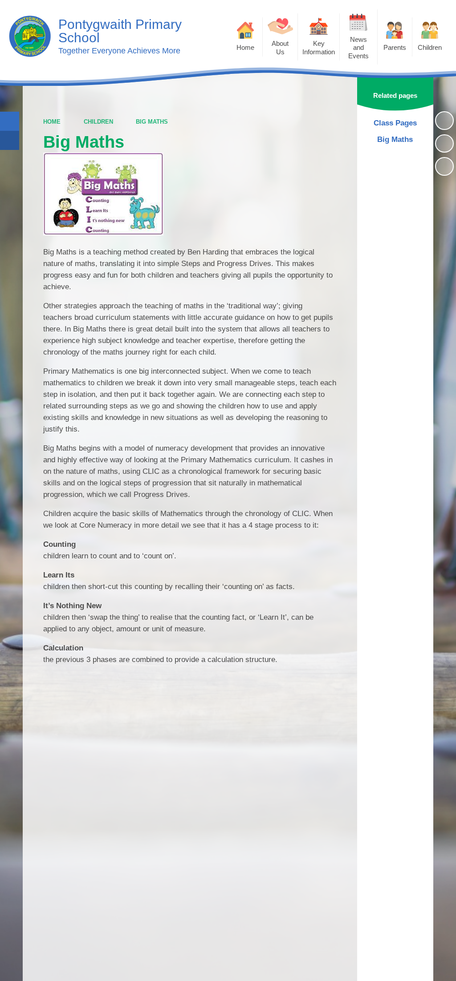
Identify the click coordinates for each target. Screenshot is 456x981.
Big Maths (152, 121)
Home (52, 121)
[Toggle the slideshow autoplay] (444, 120)
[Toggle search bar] (9, 121)
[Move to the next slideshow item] (444, 166)
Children (98, 121)
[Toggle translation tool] (9, 140)
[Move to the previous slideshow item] (444, 143)
